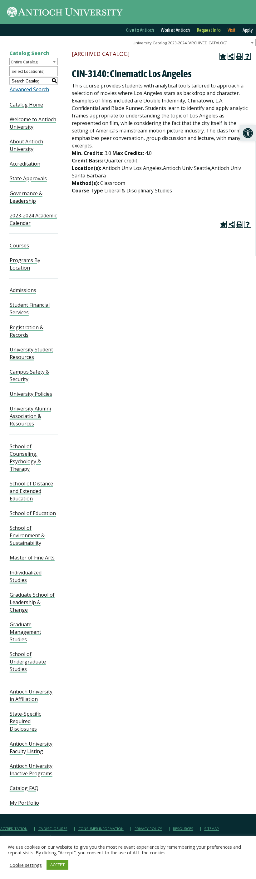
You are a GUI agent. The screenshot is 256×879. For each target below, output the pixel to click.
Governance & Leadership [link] (26, 197)
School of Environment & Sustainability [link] (27, 535)
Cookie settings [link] (26, 865)
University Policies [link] (31, 393)
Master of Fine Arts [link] (32, 557)
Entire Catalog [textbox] (24, 62)
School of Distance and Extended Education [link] (31, 491)
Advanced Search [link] (29, 89)
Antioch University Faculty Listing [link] (31, 747)
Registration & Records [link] (26, 331)
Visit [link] (232, 30)
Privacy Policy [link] (148, 828)
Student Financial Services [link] (30, 308)
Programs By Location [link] (25, 264)
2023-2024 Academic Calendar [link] (33, 219)
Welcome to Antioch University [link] (33, 123)
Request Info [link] (209, 30)
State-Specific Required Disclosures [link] (25, 721)
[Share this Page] (231, 56)
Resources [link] (183, 828)
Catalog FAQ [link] (24, 788)
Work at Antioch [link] (175, 30)
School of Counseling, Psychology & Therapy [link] (25, 457)
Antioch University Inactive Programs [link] (31, 769)
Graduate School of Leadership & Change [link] (32, 602)
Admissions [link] (23, 290)
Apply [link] (248, 30)
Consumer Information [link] (101, 828)
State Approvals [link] (28, 178)
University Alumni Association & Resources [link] (30, 416)
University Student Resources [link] (31, 353)
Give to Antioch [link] (140, 30)
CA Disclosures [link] (52, 828)
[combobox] (193, 42)
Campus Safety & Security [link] (29, 375)
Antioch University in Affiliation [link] (31, 695)
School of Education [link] (33, 513)
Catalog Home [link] (26, 104)
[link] (248, 133)
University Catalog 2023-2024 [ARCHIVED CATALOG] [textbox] (180, 43)
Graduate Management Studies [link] (25, 632)
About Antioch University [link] (26, 145)
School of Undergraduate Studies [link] (28, 662)
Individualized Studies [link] (26, 576)
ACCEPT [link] (57, 864)
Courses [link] (19, 245)
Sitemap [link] (211, 828)
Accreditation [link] (25, 163)
